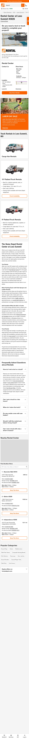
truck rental (12, 336)
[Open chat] (28, 21)
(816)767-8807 (9, 479)
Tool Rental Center (14, 269)
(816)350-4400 (14, 528)
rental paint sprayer (18, 300)
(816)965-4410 (14, 480)
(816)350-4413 (15, 530)
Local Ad (4, 88)
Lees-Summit (20, 12)
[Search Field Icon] (22, 5)
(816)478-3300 (9, 526)
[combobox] (13, 5)
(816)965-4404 (15, 482)
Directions (18, 88)
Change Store (4, 21)
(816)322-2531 (9, 503)
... (1, 12)
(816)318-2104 (15, 505)
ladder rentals (19, 298)
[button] (14, 369)
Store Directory (8, 12)
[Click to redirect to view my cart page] (26, 5)
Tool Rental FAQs (10, 388)
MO (14, 12)
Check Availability (14, 196)
